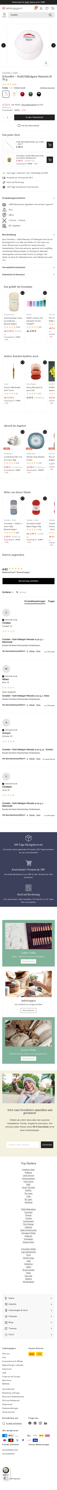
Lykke (28, 1267)
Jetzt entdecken (28, 961)
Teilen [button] (38, 651)
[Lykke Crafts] (28, 936)
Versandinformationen (13, 267)
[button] (28, 84)
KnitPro (28, 1190)
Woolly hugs (28, 1258)
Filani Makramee (28, 1209)
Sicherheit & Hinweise (13, 274)
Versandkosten (8, 1389)
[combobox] (31, 15)
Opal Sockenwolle (28, 1230)
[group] (28, 569)
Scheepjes (28, 1239)
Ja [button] (27, 651)
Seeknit (28, 1279)
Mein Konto (7, 1380)
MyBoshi (28, 1236)
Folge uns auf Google (11, 1376)
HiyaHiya (28, 1202)
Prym (28, 1255)
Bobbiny (28, 1172)
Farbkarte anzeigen (47, 88)
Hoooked (28, 1212)
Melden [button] (32, 651)
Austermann (28, 1221)
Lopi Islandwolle (28, 1252)
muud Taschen (28, 1187)
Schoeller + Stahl (10, 72)
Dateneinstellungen (10, 1408)
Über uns (6, 1354)
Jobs (4, 1357)
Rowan (28, 1215)
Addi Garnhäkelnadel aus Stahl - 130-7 (30, 143)
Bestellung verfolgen (11, 1393)
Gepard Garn (28, 1242)
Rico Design (28, 1224)
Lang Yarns (29, 1181)
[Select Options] (50, 145)
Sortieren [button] (7, 592)
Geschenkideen (8, 1454)
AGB (4, 1373)
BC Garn (28, 1199)
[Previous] (3, 45)
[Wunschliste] (47, 8)
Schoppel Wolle (28, 1233)
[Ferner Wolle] (28, 1033)
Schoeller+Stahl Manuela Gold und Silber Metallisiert (30, 157)
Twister (28, 1218)
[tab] (34, 602)
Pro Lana (28, 1193)
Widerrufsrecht (8, 1412)
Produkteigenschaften (13, 198)
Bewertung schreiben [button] (28, 581)
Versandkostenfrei (29, 105)
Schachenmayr (28, 1178)
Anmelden (47, 1144)
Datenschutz (7, 1404)
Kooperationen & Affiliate (12, 1361)
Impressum (6, 1369)
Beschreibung (9, 234)
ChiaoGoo (28, 1264)
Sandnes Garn (28, 1169)
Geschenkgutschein (10, 1450)
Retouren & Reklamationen (13, 1397)
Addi (28, 1261)
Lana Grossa (28, 1175)
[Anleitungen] (28, 984)
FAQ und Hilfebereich (11, 1400)
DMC (28, 1184)
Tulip (28, 1196)
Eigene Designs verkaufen (12, 1365)
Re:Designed (28, 1281)
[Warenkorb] (52, 8)
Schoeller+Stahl (28, 1249)
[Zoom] (45, 63)
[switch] (5, 1478)
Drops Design (28, 1270)
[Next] (53, 45)
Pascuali (28, 1276)
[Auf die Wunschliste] (22, 293)
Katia (28, 1273)
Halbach (28, 1227)
